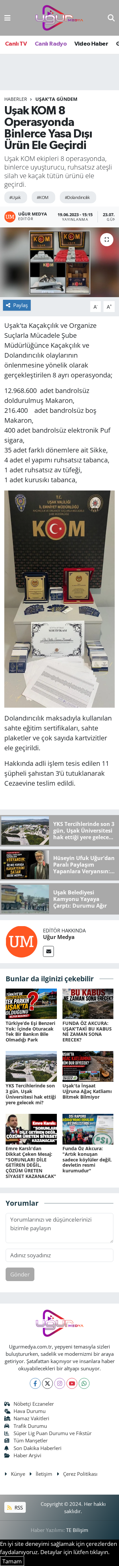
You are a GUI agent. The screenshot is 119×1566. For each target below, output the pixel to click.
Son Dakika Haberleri (37, 1448)
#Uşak (14, 197)
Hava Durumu (30, 1411)
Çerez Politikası (80, 1473)
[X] (47, 1383)
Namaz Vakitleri (31, 1418)
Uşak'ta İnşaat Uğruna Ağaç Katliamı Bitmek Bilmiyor (87, 1091)
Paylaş (20, 305)
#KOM (43, 197)
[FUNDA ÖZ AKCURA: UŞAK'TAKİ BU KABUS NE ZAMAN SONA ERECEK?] (88, 1003)
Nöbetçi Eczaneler (34, 1403)
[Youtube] (71, 1383)
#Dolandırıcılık (77, 197)
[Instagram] (59, 1383)
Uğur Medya (59, 937)
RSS (18, 1507)
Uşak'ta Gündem (56, 99)
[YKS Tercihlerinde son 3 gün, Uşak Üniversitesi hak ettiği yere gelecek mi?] (31, 1066)
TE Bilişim (77, 1530)
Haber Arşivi (27, 1455)
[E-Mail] (48, 951)
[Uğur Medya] (21, 941)
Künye (18, 1473)
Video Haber (91, 44)
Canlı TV (16, 44)
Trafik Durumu (30, 1426)
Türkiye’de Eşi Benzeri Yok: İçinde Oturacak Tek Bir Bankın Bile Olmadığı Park (30, 1031)
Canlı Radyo (50, 44)
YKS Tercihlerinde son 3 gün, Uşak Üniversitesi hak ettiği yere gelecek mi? (31, 1093)
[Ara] (111, 17)
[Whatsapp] (84, 1383)
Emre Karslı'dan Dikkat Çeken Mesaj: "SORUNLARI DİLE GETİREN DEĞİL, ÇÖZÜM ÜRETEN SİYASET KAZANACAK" (31, 1162)
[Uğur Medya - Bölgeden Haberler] (59, 18)
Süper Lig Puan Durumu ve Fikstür (53, 1433)
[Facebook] (35, 1383)
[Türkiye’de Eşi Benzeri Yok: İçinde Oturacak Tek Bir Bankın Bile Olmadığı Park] (31, 1003)
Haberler (15, 99)
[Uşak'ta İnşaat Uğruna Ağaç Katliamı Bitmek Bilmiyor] (88, 1066)
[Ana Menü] (7, 17)
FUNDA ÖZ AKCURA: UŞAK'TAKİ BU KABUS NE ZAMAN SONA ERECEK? (87, 1031)
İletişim (44, 1473)
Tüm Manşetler (31, 1440)
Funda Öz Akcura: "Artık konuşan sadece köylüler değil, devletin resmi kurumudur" (87, 1159)
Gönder (20, 1274)
